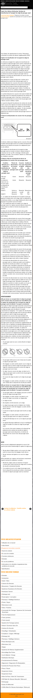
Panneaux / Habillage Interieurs (10, 639)
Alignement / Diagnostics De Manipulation (13, 663)
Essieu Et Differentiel (7, 684)
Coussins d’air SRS (5, 16)
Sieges (4, 647)
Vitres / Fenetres (6, 607)
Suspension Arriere (7, 671)
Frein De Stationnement (8, 614)
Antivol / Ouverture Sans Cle (10, 625)
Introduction (5, 578)
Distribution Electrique (8, 657)
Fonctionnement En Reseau (10, 660)
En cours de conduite (8, 553)
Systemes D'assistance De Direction (12, 589)
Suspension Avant (7, 673)
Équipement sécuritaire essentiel (11, 548)
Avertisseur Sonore (7, 591)
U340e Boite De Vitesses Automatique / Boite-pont (16, 687)
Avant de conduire (7, 550)
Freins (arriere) (6, 617)
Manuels (3, 1)
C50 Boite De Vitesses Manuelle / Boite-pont (14, 679)
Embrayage (5, 682)
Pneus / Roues (6, 668)
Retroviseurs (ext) (7, 605)
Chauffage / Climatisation (9, 631)
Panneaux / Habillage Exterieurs (11, 599)
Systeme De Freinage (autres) (10, 623)
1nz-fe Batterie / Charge (8, 655)
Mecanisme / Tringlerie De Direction (12, 586)
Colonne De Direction (8, 583)
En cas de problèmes (8, 561)
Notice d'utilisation (10, 1)
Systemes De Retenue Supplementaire (13, 649)
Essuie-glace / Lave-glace (9, 597)
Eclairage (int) (6, 636)
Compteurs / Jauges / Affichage (10, 633)
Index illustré (5, 545)
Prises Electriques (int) (8, 641)
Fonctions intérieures (8, 556)
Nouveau (27, 1)
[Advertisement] (16, 36)
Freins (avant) (6, 620)
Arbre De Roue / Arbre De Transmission (13, 676)
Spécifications (6, 568)
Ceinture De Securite (8, 628)
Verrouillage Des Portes (8, 652)
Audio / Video (5, 581)
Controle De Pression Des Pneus (11, 665)
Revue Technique (20, 1)
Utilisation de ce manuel (8, 542)
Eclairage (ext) (6, 594)
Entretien (4, 559)
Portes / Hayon (6, 602)
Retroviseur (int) (6, 644)
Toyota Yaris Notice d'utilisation (7, 15)
